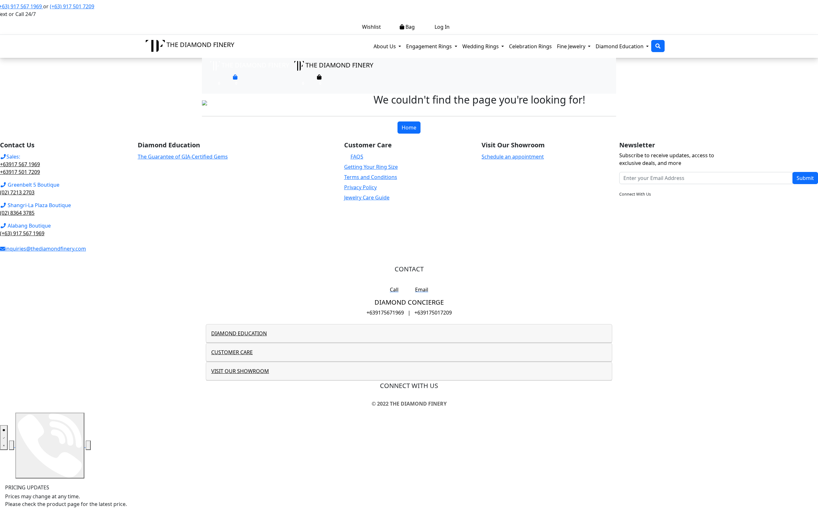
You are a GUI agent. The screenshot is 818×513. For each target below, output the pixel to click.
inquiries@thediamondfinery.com (45, 248)
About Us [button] (385, 46)
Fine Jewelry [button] (572, 46)
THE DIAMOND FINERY (200, 44)
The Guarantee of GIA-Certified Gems (183, 156)
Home (409, 127)
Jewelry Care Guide (367, 197)
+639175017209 (433, 312)
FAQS (357, 156)
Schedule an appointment (513, 156)
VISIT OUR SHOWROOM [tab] (240, 371)
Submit (805, 178)
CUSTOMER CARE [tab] (232, 352)
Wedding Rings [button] (481, 46)
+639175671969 (385, 312)
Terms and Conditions (370, 177)
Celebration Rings (530, 46)
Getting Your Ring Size (371, 166)
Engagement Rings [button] (432, 46)
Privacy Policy (360, 187)
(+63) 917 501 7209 (72, 6)
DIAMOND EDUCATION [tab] (239, 333)
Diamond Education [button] (620, 46)
